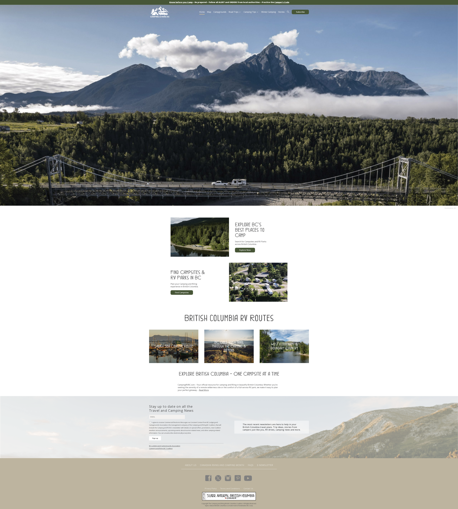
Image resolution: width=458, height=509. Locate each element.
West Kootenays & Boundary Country (284, 346)
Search (288, 12)
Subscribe (300, 12)
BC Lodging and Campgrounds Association (164, 446)
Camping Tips (250, 12)
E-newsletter (265, 465)
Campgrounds (219, 12)
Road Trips (233, 12)
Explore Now (245, 250)
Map (209, 12)
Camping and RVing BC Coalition (161, 448)
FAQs (251, 465)
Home (202, 12)
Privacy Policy (211, 488)
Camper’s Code (281, 2)
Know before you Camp (181, 2)
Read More (204, 390)
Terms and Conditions (230, 488)
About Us (190, 465)
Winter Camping (268, 12)
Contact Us (248, 488)
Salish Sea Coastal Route (173, 346)
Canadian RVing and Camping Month (222, 465)
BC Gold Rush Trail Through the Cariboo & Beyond (229, 346)
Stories (281, 12)
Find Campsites (182, 292)
